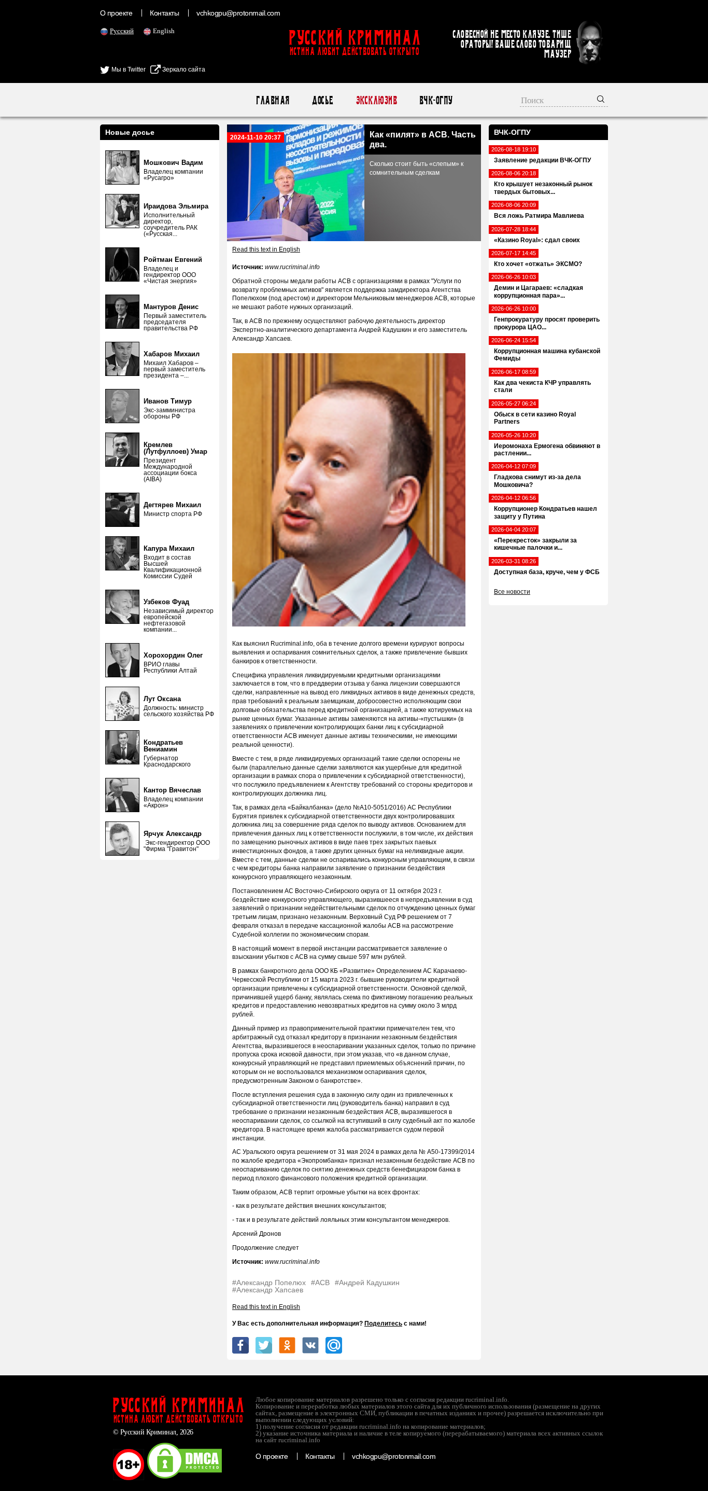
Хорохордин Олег (173, 655)
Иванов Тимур (168, 401)
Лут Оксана (162, 699)
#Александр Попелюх (269, 1282)
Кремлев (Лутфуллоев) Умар (175, 448)
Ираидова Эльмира (176, 206)
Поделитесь (383, 1323)
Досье (322, 100)
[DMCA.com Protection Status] (184, 1478)
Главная (272, 100)
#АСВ (320, 1282)
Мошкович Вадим (173, 162)
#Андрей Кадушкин (367, 1282)
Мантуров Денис (171, 307)
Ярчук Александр (173, 834)
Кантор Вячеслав (172, 790)
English (164, 31)
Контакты (164, 13)
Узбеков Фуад (166, 602)
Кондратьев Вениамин (163, 745)
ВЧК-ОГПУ (435, 100)
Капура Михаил (169, 548)
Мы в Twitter (128, 69)
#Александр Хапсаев (267, 1289)
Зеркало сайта (183, 69)
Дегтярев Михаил (172, 505)
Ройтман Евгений (173, 259)
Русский (122, 31)
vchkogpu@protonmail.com (238, 13)
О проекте (116, 13)
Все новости (512, 591)
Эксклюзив (376, 100)
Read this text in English (266, 249)
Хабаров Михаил (172, 354)
